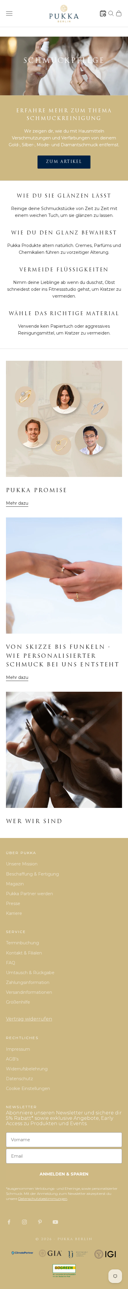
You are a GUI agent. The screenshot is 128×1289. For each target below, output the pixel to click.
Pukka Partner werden (29, 893)
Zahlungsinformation (27, 982)
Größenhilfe (18, 1002)
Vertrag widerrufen (29, 1019)
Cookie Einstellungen (28, 1088)
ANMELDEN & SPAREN (64, 1174)
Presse (13, 903)
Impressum (18, 1049)
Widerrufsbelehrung (27, 1069)
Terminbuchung (22, 943)
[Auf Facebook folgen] (9, 1222)
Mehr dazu (17, 503)
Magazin (15, 884)
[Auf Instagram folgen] (24, 1222)
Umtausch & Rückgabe (30, 972)
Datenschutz (19, 1078)
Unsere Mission (22, 864)
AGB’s (12, 1059)
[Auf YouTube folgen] (55, 1222)
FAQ (10, 962)
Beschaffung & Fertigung (32, 874)
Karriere (14, 913)
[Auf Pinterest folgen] (40, 1222)
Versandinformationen (29, 992)
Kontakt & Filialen (24, 953)
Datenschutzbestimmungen (42, 1198)
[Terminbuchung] (103, 13)
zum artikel (64, 162)
